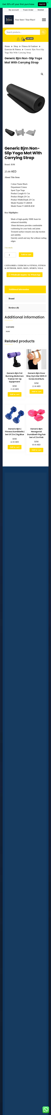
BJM (13, 164)
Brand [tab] (11, 298)
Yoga (40, 268)
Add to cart (26, 254)
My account (14, 10)
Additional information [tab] (19, 289)
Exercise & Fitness (27, 265)
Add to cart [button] (14, 394)
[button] (42, 74)
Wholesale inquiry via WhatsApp (25, 275)
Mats (19, 268)
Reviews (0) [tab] (14, 308)
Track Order (28, 10)
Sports (33, 268)
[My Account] (18, 38)
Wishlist (41, 10)
